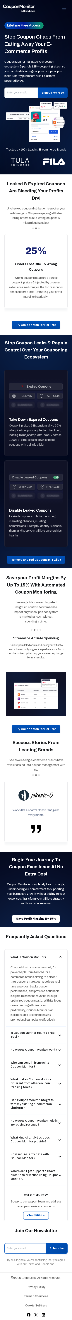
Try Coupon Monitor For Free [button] (36, 324)
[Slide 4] (40, 630)
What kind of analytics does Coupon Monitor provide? (30, 1139)
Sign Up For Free (53, 92)
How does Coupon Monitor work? (34, 1049)
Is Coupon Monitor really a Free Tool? (32, 1034)
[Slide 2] (36, 228)
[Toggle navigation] (64, 8)
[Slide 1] (33, 228)
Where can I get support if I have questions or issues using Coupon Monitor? (35, 1174)
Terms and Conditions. (41, 1264)
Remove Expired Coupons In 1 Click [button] (36, 559)
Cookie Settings (36, 1305)
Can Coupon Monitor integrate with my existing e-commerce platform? (32, 1103)
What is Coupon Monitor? (29, 957)
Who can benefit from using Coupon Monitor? (30, 1064)
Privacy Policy (36, 1286)
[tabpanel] (36, 694)
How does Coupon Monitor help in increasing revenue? (34, 1122)
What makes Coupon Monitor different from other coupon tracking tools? (31, 1083)
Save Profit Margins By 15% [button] (36, 918)
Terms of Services (36, 1296)
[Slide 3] (39, 228)
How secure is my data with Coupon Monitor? (30, 1156)
